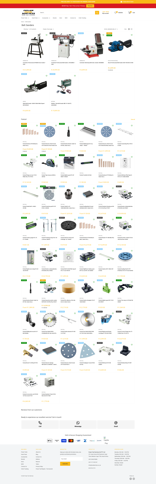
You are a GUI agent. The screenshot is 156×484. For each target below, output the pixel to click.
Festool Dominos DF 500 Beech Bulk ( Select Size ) (87, 238)
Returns (38, 461)
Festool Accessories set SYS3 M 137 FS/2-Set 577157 (30, 395)
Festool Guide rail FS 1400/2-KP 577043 (106, 269)
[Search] (97, 12)
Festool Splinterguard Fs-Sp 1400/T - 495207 (86, 144)
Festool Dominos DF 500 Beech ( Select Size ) (30, 144)
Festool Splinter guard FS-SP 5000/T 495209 (67, 175)
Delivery (38, 459)
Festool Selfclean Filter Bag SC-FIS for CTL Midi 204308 (125, 175)
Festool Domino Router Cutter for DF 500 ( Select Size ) (68, 144)
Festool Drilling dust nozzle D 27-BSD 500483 (30, 332)
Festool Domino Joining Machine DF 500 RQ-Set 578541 (125, 207)
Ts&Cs (37, 464)
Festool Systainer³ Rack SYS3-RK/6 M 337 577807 (49, 395)
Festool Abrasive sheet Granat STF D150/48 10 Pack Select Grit (49, 144)
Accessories (45, 18)
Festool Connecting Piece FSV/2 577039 (125, 144)
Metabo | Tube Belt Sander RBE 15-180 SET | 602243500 (61, 104)
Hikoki (24, 101)
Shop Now (90, 5)
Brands (55, 18)
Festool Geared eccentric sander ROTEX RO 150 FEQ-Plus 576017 (49, 301)
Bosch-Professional (113, 60)
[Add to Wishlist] (46, 35)
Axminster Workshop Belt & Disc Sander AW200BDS (92, 62)
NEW (66, 18)
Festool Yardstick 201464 (85, 175)
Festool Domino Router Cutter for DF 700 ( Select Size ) (30, 301)
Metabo (53, 101)
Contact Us (73, 18)
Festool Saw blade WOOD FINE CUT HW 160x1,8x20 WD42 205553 (87, 332)
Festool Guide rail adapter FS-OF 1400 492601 (87, 301)
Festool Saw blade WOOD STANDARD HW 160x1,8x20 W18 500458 (49, 332)
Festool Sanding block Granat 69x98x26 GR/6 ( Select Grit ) (86, 207)
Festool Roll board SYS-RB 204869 (105, 363)
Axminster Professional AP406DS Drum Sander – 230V (34, 63)
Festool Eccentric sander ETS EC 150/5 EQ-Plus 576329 (125, 238)
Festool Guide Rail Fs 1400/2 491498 (29, 207)
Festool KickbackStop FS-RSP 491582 (124, 363)
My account (105, 13)
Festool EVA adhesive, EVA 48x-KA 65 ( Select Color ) (68, 301)
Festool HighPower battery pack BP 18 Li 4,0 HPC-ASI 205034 (87, 269)
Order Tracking (82, 18)
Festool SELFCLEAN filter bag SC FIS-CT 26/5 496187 (68, 269)
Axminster (25, 60)
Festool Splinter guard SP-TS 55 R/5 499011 (106, 301)
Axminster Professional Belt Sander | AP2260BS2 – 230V (63, 63)
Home (22, 21)
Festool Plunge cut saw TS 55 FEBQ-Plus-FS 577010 (29, 175)
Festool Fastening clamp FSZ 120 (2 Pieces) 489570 (49, 238)
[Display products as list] (131, 29)
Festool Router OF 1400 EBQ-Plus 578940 (106, 238)
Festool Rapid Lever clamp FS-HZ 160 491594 (30, 269)
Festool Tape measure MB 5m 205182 (48, 175)
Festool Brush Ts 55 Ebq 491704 (30, 362)
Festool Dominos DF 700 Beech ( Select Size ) (106, 175)
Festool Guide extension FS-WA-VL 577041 (68, 332)
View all (133, 119)
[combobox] (67, 12)
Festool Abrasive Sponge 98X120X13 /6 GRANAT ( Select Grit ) (49, 363)
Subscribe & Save (128, 1)
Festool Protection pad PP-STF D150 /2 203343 (49, 207)
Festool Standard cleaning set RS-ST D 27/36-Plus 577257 (106, 207)
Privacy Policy (39, 466)
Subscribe (65, 463)
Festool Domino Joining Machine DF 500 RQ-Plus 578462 (49, 269)
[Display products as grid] (129, 29)
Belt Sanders (28, 21)
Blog (37, 454)
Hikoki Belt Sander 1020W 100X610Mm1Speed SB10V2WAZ (33, 104)
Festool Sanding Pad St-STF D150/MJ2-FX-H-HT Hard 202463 (125, 269)
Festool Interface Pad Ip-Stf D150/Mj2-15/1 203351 (67, 238)
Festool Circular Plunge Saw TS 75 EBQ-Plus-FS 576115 (125, 332)
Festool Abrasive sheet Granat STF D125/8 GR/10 (68, 363)
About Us (38, 452)
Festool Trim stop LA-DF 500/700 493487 (125, 301)
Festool (25, 141)
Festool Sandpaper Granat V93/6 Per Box (87, 363)
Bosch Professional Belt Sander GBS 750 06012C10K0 (120, 62)
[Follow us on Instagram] (134, 479)
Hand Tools (35, 18)
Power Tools (24, 18)
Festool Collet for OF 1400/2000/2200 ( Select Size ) (68, 207)
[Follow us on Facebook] (131, 479)
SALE (60, 18)
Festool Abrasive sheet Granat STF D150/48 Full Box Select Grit (106, 144)
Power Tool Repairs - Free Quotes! (44, 469)
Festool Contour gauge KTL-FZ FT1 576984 (30, 238)
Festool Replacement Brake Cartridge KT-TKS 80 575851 (105, 332)
